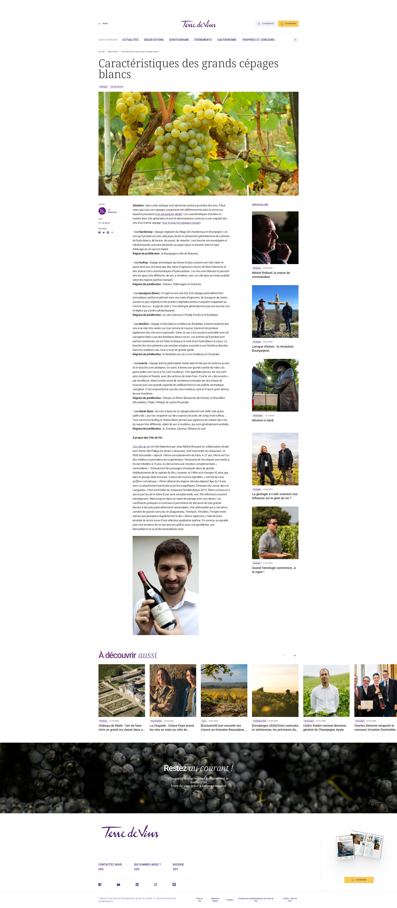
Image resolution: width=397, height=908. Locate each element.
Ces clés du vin (141, 446)
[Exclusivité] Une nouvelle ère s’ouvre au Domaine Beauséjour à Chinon (224, 728)
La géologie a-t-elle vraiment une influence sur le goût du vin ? (275, 496)
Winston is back (263, 420)
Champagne (257, 416)
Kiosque (178, 864)
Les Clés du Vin (117, 87)
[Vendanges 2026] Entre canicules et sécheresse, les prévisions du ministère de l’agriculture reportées (275, 728)
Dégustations (154, 40)
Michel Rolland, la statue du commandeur (271, 275)
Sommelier (360, 721)
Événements (203, 40)
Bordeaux (257, 268)
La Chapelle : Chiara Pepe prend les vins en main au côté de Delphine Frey (172, 728)
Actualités (130, 40)
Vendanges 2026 (259, 721)
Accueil (101, 52)
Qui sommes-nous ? (147, 864)
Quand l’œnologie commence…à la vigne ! (274, 570)
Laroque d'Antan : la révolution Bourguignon (273, 348)
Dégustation (113, 52)
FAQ (100, 869)
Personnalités (156, 721)
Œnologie (103, 87)
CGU (136, 869)
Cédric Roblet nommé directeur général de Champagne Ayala (324, 727)
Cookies (229, 900)
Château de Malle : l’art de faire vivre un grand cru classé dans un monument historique (121, 728)
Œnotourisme (179, 40)
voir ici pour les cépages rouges (181, 222)
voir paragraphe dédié (168, 214)
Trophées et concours (258, 40)
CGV (175, 869)
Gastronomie (226, 40)
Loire (204, 721)
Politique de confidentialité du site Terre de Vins (256, 899)
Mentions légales (215, 899)
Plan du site (199, 899)
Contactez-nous (110, 864)
